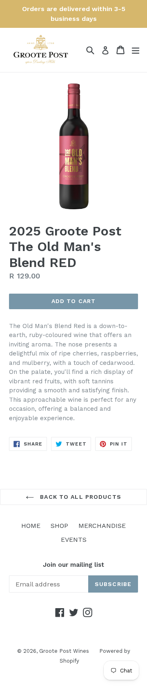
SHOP (59, 526)
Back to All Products (79, 496)
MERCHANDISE (102, 526)
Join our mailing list (73, 564)
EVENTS (74, 539)
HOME (30, 526)
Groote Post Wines (64, 651)
